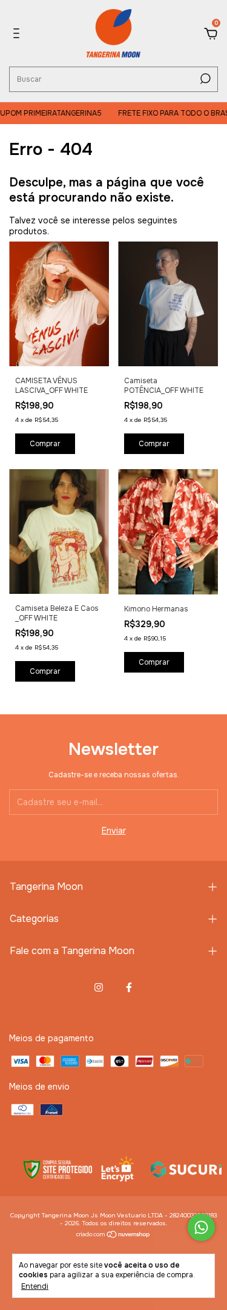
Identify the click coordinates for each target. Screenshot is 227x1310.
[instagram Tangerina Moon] (99, 987)
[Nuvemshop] (113, 1235)
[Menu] (18, 35)
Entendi (34, 1286)
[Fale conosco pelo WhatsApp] (201, 1227)
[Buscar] (204, 78)
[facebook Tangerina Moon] (129, 987)
